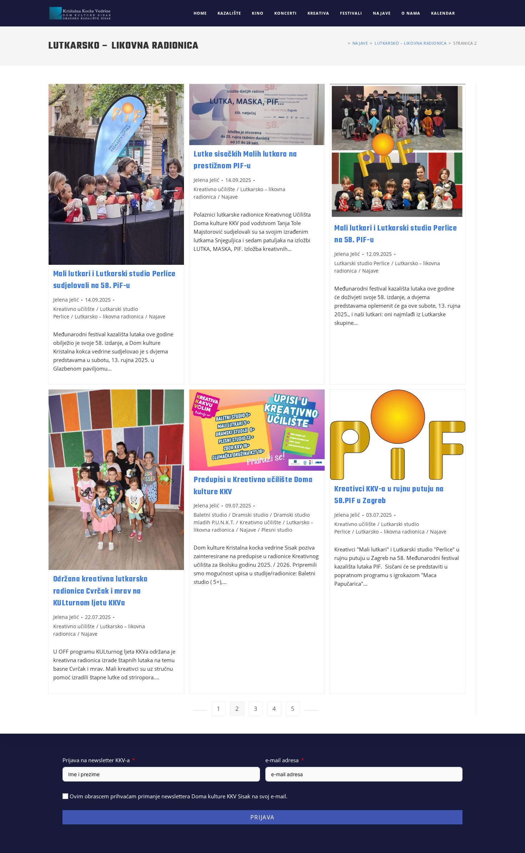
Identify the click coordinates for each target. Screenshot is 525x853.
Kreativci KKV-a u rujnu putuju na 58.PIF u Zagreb (389, 495)
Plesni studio (276, 529)
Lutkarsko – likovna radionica (109, 316)
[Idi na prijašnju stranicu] (200, 710)
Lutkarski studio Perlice (362, 263)
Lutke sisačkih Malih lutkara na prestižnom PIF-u (245, 160)
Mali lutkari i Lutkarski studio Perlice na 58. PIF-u (395, 234)
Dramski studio (250, 514)
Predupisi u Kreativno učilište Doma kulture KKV (253, 486)
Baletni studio (210, 514)
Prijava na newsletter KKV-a (96, 760)
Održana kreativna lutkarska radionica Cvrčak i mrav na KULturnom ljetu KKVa (100, 591)
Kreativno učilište (74, 309)
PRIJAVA (262, 817)
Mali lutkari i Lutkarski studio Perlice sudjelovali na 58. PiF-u (114, 280)
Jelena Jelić (66, 299)
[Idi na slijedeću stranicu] (311, 710)
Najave (157, 316)
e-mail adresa (282, 760)
